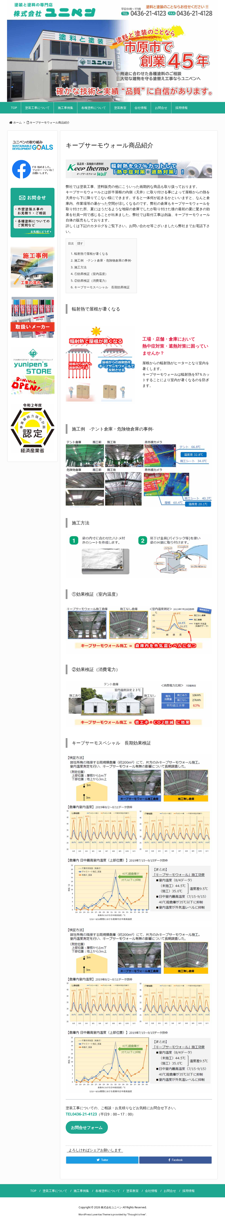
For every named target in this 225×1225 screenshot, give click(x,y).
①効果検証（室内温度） (89, 274)
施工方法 (79, 267)
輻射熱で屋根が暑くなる (89, 253)
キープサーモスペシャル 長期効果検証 (100, 287)
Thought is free (136, 1214)
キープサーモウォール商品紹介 (50, 122)
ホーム (17, 122)
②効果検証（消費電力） (89, 280)
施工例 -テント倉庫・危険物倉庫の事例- (101, 260)
